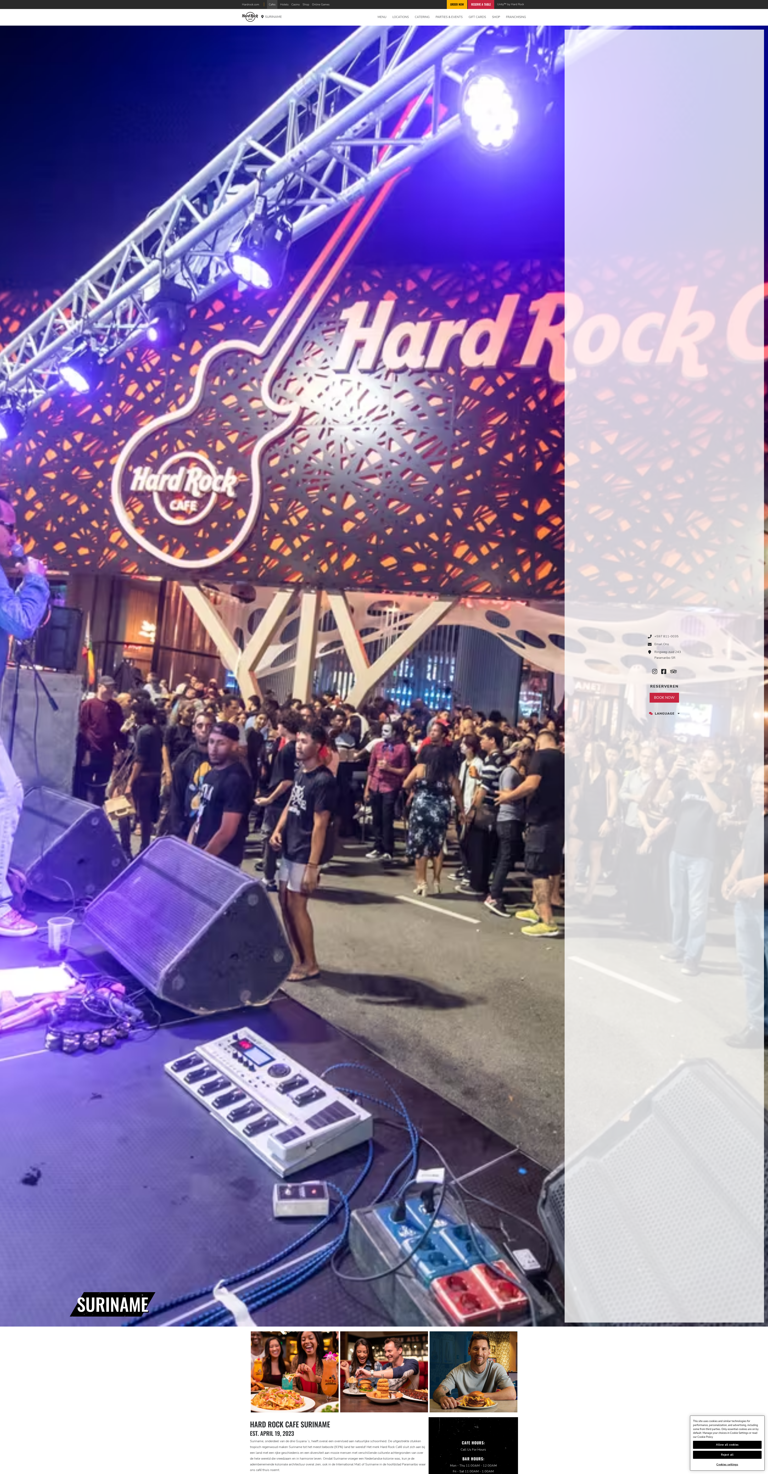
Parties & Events (449, 17)
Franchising (516, 17)
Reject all (727, 1455)
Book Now (664, 697)
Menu (382, 17)
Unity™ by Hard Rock (510, 4)
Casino (295, 4)
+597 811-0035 (666, 636)
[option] (295, 1371)
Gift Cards (477, 17)
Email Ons (661, 644)
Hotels (284, 4)
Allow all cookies (727, 1445)
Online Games (321, 4)
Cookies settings (727, 1464)
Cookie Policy (705, 1437)
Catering (422, 17)
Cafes (272, 4)
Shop (306, 4)
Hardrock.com (250, 4)
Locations (400, 17)
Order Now (457, 4)
